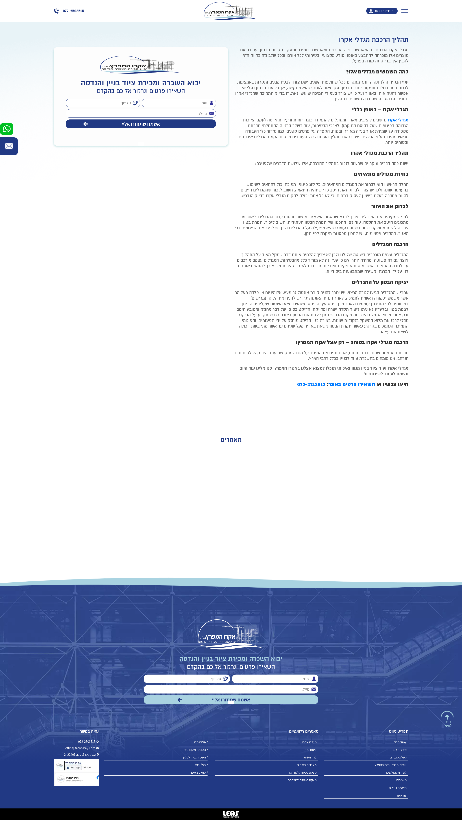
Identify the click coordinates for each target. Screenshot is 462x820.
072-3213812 (311, 384)
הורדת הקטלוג (384, 11)
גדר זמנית (310, 757)
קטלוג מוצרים (398, 757)
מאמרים (401, 780)
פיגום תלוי (199, 742)
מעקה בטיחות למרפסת (302, 780)
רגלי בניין (200, 765)
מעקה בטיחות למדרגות (302, 772)
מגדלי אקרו (309, 742)
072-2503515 (86, 741)
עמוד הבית (400, 742)
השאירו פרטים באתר (351, 384)
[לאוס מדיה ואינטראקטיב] (231, 814)
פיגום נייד (311, 749)
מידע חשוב (400, 749)
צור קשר (401, 795)
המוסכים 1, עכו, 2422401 (80, 754)
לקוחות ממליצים (396, 772)
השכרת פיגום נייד (195, 749)
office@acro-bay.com (80, 748)
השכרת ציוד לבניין (194, 757)
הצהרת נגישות (398, 787)
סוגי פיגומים (198, 772)
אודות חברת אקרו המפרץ (391, 765)
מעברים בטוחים (307, 765)
